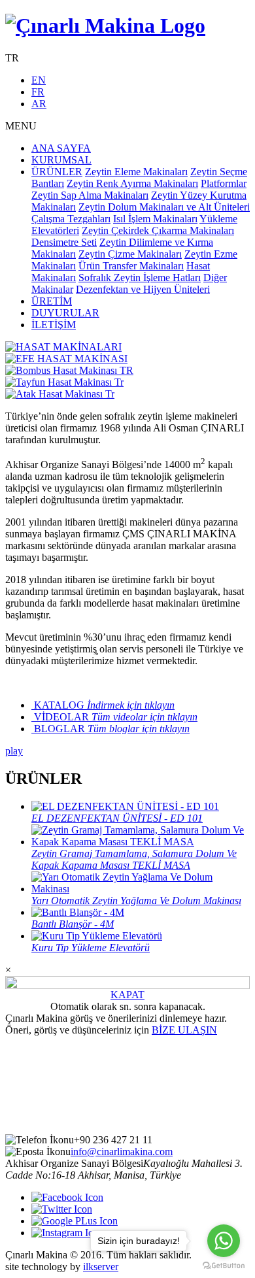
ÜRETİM (51, 301)
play (14, 750)
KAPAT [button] (127, 994)
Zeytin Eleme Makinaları (136, 171)
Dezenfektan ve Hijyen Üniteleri (143, 289)
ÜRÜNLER (56, 171)
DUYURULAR (65, 312)
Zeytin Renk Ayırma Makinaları (132, 183)
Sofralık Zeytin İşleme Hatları (139, 277)
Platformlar (223, 183)
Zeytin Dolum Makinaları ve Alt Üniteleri (164, 206)
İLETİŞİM (53, 324)
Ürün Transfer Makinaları (131, 265)
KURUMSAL (61, 159)
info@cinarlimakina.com (122, 1151)
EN (38, 80)
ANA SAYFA (61, 148)
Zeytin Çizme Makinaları (130, 254)
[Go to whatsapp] (223, 1240)
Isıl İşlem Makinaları (155, 218)
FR (37, 91)
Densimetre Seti (64, 242)
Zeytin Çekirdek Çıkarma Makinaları (158, 230)
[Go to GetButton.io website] (224, 1265)
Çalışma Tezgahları (70, 218)
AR (38, 103)
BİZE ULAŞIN (184, 1029)
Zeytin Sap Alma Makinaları (89, 195)
